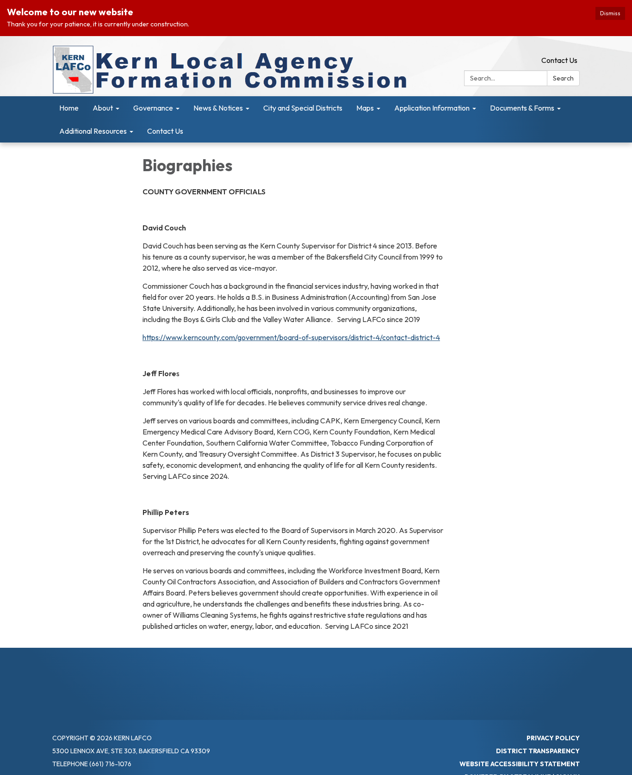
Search (563, 78)
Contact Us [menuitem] (165, 131)
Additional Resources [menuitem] (93, 131)
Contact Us (559, 60)
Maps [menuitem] (365, 107)
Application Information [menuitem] (432, 107)
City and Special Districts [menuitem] (302, 107)
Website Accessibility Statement (519, 764)
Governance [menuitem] (153, 107)
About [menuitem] (103, 107)
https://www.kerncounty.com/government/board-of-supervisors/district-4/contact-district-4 (291, 337)
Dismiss (610, 13)
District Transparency (538, 751)
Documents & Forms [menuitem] (522, 107)
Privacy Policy (553, 738)
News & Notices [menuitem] (218, 107)
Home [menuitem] (69, 107)
